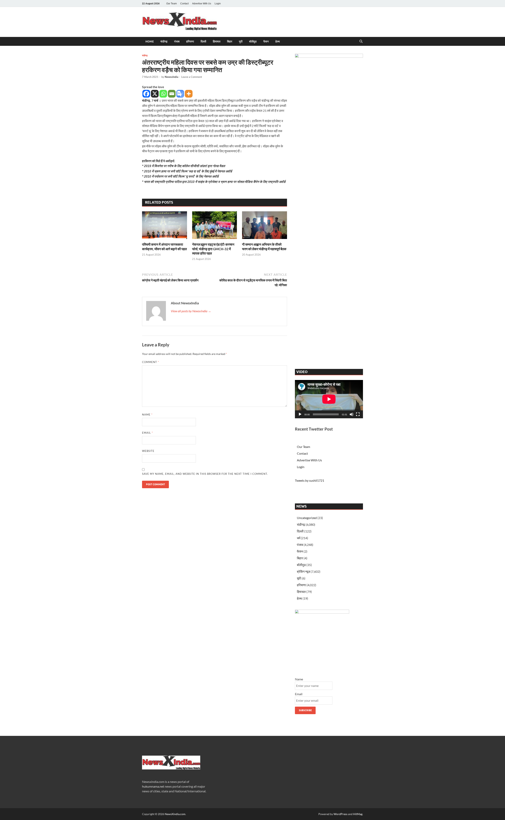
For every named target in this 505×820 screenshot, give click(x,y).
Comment (150, 362)
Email (147, 432)
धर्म (298, 538)
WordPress (340, 814)
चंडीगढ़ (163, 41)
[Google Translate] (180, 94)
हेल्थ (277, 41)
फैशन (266, 41)
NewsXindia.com (175, 814)
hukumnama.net (153, 786)
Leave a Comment (191, 76)
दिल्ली (203, 41)
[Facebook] (146, 94)
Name (147, 414)
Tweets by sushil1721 (309, 480)
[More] (189, 94)
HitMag (357, 814)
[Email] (172, 94)
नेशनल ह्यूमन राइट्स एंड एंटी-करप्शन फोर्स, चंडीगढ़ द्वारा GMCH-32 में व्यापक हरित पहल (213, 248)
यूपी (240, 41)
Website (148, 450)
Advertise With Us (201, 3)
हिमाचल (216, 41)
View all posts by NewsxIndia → (191, 311)
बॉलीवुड (253, 41)
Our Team (171, 3)
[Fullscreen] (358, 414)
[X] (155, 94)
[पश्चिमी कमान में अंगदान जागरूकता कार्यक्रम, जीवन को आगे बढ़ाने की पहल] (164, 226)
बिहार (229, 41)
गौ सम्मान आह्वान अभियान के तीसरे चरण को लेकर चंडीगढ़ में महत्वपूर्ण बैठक (264, 246)
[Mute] (352, 414)
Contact (184, 3)
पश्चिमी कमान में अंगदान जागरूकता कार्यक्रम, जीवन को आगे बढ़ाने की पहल (164, 246)
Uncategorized (307, 518)
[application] (329, 399)
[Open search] (361, 41)
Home (149, 41)
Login (218, 3)
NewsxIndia (171, 76)
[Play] (300, 414)
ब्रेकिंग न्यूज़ (303, 571)
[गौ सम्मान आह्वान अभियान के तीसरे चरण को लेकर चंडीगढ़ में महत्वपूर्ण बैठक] (264, 226)
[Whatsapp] (163, 94)
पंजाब (177, 41)
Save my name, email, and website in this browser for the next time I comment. (205, 473)
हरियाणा (190, 41)
